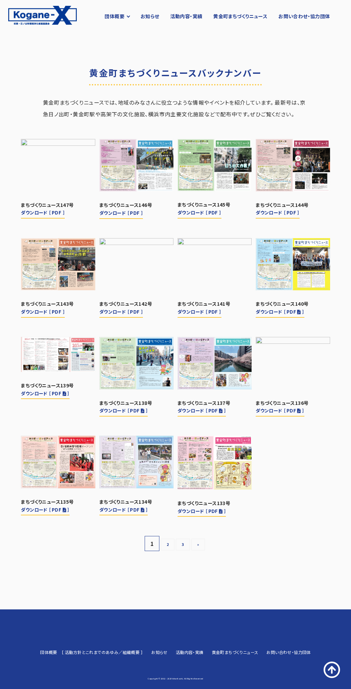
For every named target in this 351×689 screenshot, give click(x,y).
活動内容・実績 (186, 16)
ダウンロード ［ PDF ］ (43, 212)
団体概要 (114, 16)
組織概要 (131, 652)
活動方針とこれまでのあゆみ (91, 652)
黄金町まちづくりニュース (240, 16)
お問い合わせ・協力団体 (304, 16)
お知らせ (150, 16)
